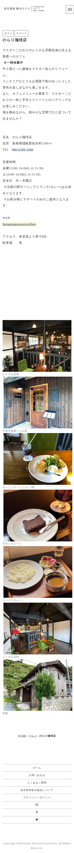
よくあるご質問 (37, 782)
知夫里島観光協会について (37, 790)
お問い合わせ (37, 775)
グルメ (33, 735)
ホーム (37, 768)
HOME (22, 735)
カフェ (8, 33)
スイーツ (21, 33)
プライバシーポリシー (37, 797)
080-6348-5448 (22, 149)
